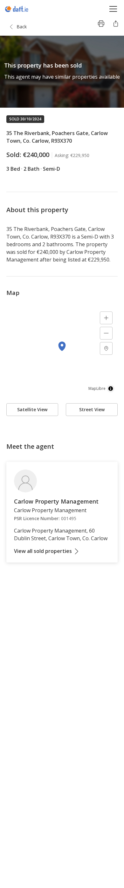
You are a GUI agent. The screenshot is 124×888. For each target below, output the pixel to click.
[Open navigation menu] (113, 8)
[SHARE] (116, 23)
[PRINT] (101, 23)
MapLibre (97, 388)
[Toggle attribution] (110, 388)
